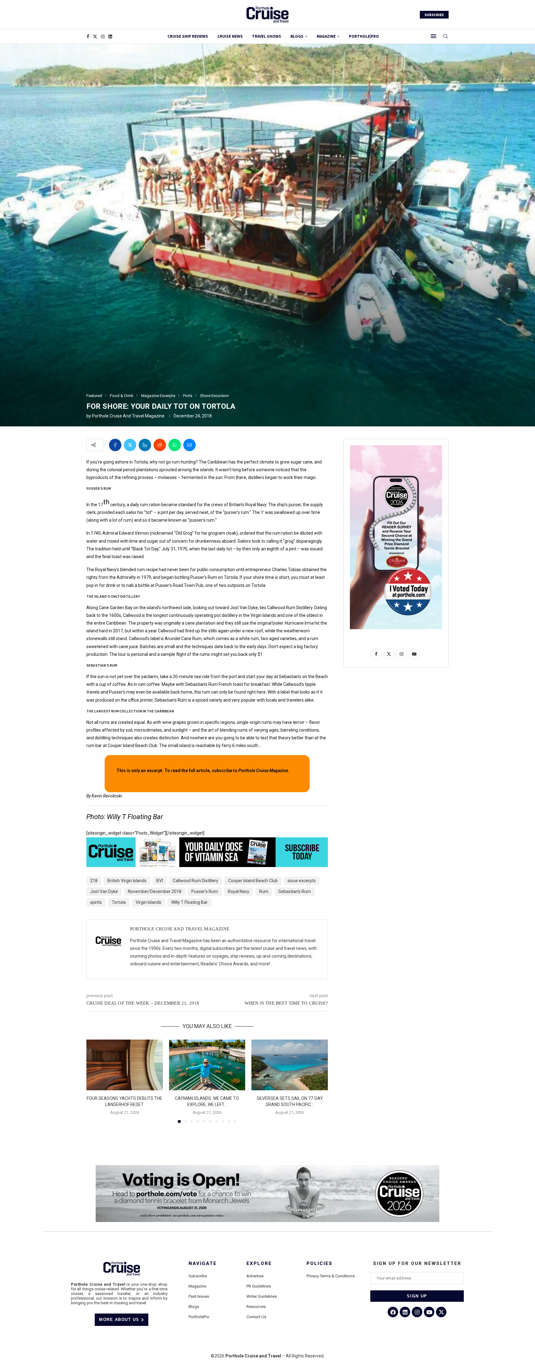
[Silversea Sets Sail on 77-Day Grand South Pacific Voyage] (289, 1065)
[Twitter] (95, 36)
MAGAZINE (326, 36)
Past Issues (199, 1296)
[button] (94, 1081)
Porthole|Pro (364, 36)
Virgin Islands (148, 902)
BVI (159, 880)
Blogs (296, 36)
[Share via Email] (189, 445)
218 (94, 880)
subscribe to (250, 770)
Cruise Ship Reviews (187, 36)
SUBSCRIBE (434, 14)
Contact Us (256, 1317)
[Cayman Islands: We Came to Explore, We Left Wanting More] (207, 1065)
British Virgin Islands (126, 880)
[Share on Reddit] (160, 445)
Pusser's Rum (204, 891)
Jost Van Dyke (104, 891)
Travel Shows (266, 36)
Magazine (197, 1286)
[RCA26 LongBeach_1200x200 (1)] (267, 1167)
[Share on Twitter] (130, 445)
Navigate (203, 1263)
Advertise (254, 1276)
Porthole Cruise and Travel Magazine (128, 415)
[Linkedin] (110, 36)
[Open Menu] (433, 36)
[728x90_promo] (207, 841)
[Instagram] (103, 36)
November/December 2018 (154, 891)
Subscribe (198, 1276)
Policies (320, 1263)
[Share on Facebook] (115, 445)
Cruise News (230, 36)
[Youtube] (429, 1312)
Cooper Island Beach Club (253, 880)
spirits (96, 902)
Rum (263, 891)
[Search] (445, 36)
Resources (256, 1307)
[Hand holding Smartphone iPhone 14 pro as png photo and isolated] (396, 447)
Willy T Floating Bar (189, 902)
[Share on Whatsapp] (174, 445)
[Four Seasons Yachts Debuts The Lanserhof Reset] (124, 1065)
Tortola (119, 902)
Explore (259, 1263)
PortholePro (199, 1317)
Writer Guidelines (261, 1296)
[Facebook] (87, 36)
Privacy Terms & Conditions (331, 1276)
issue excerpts (302, 880)
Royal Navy (238, 891)
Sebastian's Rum (294, 891)
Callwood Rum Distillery (195, 880)
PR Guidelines (258, 1286)
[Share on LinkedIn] (145, 445)
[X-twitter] (441, 1312)
